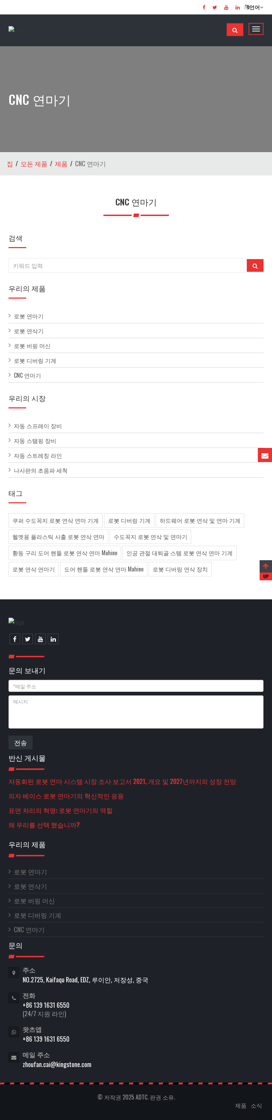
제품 (61, 163)
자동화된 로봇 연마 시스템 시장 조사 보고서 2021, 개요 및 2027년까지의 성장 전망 (122, 781)
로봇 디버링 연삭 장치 (180, 569)
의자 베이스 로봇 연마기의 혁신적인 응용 (66, 795)
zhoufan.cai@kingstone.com (57, 1064)
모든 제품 (34, 163)
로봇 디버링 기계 (35, 360)
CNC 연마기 (27, 375)
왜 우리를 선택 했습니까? (44, 824)
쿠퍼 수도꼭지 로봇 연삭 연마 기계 (55, 520)
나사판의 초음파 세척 (41, 470)
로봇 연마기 (29, 316)
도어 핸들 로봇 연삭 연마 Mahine (103, 569)
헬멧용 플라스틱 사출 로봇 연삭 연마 (58, 536)
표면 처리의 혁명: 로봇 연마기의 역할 (60, 810)
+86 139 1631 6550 (46, 1005)
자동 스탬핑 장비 (35, 440)
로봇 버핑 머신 (32, 345)
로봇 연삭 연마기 (33, 569)
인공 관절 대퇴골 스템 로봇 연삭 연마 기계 (179, 553)
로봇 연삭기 (29, 331)
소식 (256, 1105)
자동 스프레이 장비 (38, 425)
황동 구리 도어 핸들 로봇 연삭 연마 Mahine (64, 553)
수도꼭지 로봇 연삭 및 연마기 (150, 536)
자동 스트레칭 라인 (38, 455)
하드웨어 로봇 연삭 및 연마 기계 (200, 520)
